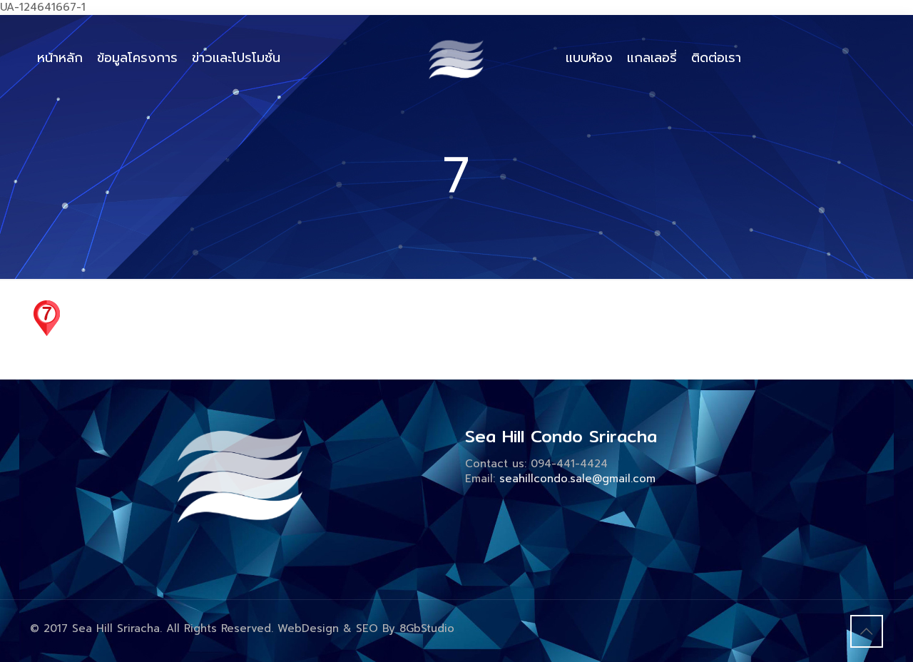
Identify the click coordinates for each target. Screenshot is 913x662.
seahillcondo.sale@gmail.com (577, 479)
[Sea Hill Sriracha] (457, 58)
